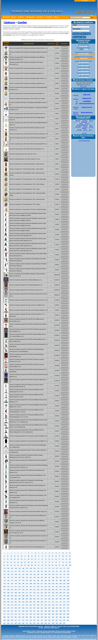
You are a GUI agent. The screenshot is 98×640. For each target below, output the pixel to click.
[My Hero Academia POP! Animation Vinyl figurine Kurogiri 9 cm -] (6, 75)
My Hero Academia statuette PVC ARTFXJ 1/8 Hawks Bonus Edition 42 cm (28, 325)
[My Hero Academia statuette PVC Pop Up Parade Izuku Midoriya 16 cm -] (6, 518)
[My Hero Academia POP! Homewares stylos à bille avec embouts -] (6, 100)
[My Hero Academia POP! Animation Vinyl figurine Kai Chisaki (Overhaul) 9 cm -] (6, 65)
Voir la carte (83, 86)
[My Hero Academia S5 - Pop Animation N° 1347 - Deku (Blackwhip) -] (6, 181)
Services (39, 17)
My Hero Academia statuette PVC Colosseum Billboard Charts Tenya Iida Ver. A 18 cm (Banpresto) (28, 426)
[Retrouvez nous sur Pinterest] (84, 126)
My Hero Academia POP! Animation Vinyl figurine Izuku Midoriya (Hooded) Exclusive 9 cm (27, 58)
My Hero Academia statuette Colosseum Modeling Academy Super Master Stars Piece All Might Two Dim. (27, 229)
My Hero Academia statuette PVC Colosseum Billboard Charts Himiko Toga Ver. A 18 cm (26, 390)
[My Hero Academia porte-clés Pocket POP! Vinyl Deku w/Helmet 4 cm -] (6, 136)
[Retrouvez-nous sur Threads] (80, 123)
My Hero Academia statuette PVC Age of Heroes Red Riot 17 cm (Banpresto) (27, 315)
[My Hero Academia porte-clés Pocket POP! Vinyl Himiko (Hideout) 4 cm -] (6, 141)
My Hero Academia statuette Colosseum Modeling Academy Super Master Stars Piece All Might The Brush (27, 219)
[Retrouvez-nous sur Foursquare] (77, 126)
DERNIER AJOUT (6, 43)
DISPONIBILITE (64, 43)
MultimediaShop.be (87, 112)
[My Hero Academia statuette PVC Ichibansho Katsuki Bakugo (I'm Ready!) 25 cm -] (6, 488)
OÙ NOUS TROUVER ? (86, 80)
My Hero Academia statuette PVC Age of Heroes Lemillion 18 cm (27, 305)
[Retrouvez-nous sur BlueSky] (83, 128)
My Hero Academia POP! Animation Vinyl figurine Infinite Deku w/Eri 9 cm (28, 53)
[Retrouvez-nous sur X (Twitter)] (83, 122)
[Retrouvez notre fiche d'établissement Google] (81, 125)
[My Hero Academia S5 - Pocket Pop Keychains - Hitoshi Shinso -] (6, 166)
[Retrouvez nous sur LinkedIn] (78, 130)
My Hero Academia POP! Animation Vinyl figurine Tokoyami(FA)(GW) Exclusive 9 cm (28, 88)
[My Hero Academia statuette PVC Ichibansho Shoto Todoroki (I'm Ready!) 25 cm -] (6, 503)
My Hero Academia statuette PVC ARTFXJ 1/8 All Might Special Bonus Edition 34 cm (26, 320)
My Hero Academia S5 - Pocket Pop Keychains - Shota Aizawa (26, 169)
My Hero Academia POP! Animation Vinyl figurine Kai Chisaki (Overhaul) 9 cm (26, 63)
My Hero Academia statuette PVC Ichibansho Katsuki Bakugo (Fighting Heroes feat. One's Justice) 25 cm (26, 481)
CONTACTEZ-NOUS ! (88, 90)
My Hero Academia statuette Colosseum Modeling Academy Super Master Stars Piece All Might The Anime (27, 214)
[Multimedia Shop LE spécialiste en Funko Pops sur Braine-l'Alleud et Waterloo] (84, 6)
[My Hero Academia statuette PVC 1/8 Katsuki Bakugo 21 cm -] (6, 287)
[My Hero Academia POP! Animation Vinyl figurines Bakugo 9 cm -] (6, 95)
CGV (52, 632)
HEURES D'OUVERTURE (84, 41)
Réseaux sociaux (60, 631)
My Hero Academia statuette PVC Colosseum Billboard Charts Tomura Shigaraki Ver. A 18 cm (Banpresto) (26, 431)
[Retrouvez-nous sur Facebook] (77, 120)
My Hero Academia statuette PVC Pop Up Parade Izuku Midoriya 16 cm (27, 516)
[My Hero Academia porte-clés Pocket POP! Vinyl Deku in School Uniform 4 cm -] (6, 131)
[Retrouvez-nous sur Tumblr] (90, 126)
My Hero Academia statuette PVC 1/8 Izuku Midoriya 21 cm (25, 280)
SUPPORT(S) (51, 43)
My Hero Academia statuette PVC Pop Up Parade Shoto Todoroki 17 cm (27, 542)
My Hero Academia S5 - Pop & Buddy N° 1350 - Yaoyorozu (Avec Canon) (27, 174)
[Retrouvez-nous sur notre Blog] (89, 130)
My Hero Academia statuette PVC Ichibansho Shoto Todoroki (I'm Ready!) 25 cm (27, 501)
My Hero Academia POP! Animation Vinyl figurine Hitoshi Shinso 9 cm (28, 48)
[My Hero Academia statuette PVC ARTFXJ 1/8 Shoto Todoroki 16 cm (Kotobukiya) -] (6, 372)
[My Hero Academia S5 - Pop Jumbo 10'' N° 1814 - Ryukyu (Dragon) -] (6, 211)
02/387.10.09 (86, 94)
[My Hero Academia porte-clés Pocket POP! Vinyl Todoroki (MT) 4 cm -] (6, 146)
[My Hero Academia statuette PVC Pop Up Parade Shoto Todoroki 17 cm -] (6, 544)
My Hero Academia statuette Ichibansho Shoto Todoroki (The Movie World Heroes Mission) (27, 270)
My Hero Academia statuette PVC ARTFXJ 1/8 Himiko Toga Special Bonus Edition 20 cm (27, 330)
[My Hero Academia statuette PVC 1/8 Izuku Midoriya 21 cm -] (6, 282)
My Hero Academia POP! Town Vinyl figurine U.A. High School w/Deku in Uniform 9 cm (28, 108)
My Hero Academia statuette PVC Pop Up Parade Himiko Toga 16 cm (28, 511)
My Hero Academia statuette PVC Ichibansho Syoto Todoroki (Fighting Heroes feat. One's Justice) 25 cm (28, 506)
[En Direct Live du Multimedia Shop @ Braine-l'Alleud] (83, 133)
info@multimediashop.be (86, 103)
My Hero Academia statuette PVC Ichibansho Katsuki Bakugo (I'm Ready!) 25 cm (27, 486)
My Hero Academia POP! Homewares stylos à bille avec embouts (27, 98)
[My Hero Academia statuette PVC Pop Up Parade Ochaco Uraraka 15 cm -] (6, 539)
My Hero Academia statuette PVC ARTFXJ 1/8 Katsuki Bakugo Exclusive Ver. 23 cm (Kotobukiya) (26, 350)
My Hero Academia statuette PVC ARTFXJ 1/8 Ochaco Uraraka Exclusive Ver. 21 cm (26, 360)
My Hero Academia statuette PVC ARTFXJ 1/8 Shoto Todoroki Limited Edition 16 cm (28, 375)
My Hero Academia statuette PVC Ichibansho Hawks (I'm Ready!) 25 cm (28, 461)
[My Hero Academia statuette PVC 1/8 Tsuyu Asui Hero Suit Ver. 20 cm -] (6, 302)
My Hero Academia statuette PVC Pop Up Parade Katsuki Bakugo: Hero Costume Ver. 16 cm (27, 532)
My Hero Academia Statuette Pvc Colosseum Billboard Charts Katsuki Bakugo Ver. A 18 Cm (26, 411)
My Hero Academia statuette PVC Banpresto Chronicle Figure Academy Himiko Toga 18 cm (26, 385)
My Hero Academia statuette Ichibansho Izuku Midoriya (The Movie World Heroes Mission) (27, 260)
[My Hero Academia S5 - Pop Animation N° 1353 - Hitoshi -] (6, 206)
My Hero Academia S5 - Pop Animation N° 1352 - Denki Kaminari (27, 199)
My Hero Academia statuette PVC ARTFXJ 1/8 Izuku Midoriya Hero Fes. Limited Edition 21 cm (27, 335)
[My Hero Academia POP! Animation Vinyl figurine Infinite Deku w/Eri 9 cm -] (6, 55)
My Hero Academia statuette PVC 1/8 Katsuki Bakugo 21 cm (25, 285)
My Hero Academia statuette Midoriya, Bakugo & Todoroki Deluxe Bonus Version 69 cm (27, 275)
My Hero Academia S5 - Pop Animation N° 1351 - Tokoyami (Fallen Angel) (27, 194)
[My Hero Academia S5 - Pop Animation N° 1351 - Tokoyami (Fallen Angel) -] (6, 196)
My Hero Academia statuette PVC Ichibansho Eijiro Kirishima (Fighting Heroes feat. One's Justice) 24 (26, 456)
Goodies (22, 22)
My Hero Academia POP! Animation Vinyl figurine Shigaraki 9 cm (27, 83)
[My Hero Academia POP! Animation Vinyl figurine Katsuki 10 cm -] (6, 70)
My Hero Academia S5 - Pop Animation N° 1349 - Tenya (24, 189)
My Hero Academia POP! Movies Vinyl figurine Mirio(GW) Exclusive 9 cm (28, 103)
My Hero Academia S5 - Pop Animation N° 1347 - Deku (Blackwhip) (27, 179)
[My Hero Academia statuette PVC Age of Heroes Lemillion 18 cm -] (6, 307)
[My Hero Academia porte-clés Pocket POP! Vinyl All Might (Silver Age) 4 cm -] (6, 120)
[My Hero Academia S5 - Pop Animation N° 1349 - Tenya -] (6, 191)
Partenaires (30, 632)
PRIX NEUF (57, 43)
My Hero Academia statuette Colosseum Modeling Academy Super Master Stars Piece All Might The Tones (27, 224)
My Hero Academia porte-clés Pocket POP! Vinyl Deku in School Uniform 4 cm (27, 129)
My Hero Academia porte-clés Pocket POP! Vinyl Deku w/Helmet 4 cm (28, 134)
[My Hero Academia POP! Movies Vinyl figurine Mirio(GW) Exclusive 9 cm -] (6, 105)
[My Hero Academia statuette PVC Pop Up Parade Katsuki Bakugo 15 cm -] (6, 529)
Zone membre (85, 0)
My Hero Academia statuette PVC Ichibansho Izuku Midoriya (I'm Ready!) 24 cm (27, 471)
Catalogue (30, 17)
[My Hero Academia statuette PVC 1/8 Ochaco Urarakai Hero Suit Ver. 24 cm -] (6, 297)
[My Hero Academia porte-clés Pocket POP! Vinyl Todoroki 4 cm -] (6, 151)
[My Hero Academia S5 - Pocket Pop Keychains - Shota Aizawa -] (6, 171)
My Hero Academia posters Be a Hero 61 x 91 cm (23, 154)
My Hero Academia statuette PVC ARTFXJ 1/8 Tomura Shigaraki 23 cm (27, 380)
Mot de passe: (77, 28)
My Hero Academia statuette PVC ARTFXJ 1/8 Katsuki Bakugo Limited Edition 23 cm (26, 355)
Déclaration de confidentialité (62, 632)
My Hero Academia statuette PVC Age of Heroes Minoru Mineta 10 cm (28, 310)
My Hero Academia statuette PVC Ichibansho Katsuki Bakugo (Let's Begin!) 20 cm (28, 491)
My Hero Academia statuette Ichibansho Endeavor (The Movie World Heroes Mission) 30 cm (28, 254)
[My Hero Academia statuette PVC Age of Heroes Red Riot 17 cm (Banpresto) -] (6, 317)
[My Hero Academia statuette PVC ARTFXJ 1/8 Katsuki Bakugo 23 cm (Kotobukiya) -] (6, 347)
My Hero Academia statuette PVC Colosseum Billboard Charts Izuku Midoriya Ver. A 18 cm (28, 406)
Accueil (6, 17)
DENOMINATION (28, 43)
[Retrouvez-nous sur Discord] (84, 130)
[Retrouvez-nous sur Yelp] (90, 125)
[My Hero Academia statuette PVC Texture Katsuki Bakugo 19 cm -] (6, 549)
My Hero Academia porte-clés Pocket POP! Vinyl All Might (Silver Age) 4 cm (27, 118)
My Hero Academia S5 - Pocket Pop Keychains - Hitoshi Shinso (26, 164)
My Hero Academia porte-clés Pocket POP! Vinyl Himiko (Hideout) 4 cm (27, 139)
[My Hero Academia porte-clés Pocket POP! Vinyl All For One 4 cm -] (6, 115)
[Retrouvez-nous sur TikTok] (90, 120)
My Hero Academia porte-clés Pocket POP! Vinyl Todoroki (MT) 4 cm (28, 144)
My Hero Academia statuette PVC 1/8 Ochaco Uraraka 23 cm (26, 290)
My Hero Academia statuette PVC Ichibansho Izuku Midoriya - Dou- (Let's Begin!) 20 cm (27, 476)
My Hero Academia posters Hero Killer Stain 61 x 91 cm (24, 159)
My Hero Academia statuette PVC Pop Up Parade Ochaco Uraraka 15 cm (28, 537)
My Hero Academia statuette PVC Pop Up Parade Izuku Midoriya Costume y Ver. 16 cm (27, 521)
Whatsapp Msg (86, 98)
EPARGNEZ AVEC (87, 136)
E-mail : (75, 25)
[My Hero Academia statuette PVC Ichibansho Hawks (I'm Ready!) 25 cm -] (6, 463)
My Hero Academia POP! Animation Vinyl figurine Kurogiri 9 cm (26, 73)
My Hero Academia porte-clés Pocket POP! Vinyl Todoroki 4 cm (26, 149)
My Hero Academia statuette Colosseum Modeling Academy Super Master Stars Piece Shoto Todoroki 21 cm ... (27, 234)
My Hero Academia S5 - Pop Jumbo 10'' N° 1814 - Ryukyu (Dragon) (27, 209)
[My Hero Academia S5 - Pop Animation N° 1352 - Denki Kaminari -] (6, 201)
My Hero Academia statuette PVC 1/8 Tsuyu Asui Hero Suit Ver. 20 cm (28, 300)
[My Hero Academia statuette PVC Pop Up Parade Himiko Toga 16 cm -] (6, 513)
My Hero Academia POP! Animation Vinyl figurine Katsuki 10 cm (27, 68)
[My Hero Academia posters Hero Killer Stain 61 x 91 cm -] (6, 161)
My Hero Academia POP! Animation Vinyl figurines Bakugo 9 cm (27, 93)
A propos (37, 632)
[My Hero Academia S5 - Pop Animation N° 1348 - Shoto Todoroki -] (6, 186)
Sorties (21, 17)
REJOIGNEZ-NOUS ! (83, 118)
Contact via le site (87, 107)
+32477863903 (87, 101)
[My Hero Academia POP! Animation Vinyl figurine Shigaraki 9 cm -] (6, 85)
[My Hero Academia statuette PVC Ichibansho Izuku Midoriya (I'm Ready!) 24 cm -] (6, 473)
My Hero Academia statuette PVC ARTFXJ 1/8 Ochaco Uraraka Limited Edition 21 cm (26, 365)
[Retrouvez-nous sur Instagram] (84, 120)
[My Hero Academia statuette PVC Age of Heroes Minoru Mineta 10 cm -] (6, 312)
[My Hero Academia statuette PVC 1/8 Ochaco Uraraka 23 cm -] (6, 292)
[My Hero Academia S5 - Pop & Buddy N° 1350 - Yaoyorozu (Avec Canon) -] (6, 176)
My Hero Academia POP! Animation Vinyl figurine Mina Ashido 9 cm (27, 78)
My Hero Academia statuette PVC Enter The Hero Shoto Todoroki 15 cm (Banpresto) (28, 451)
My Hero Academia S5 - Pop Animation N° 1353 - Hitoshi (24, 204)
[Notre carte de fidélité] (83, 140)
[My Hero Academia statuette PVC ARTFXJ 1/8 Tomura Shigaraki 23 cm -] (6, 382)
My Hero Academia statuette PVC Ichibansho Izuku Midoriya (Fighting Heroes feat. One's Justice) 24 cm (28, 466)
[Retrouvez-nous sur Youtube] (86, 123)
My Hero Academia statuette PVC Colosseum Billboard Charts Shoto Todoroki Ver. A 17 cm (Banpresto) (28, 421)
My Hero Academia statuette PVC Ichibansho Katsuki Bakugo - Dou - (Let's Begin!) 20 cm (28, 496)
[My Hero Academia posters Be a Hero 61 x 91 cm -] (6, 156)
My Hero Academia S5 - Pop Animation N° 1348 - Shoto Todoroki (26, 184)
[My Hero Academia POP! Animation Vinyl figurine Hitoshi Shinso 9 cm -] (6, 50)
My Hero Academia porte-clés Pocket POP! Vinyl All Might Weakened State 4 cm (28, 123)
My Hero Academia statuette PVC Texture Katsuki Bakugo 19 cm (27, 547)
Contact (48, 17)
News (13, 17)
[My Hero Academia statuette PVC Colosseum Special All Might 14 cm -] (6, 438)
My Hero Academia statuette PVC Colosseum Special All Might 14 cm (28, 436)
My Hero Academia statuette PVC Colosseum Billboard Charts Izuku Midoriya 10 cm (28, 401)
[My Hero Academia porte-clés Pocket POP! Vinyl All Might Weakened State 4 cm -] (6, 126)
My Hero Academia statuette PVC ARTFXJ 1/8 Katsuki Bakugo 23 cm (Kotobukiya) (28, 345)
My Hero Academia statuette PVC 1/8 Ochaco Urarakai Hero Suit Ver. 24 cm (28, 295)
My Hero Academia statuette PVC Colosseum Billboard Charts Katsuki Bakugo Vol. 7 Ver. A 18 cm (26, 416)
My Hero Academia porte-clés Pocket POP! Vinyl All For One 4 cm (27, 113)
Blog (56, 17)
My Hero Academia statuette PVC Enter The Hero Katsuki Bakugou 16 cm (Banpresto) (27, 446)
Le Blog (73, 631)
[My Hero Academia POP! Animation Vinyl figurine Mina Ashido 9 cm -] (6, 80)
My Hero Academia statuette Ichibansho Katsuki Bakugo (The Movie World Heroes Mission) (28, 265)
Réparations (51, 631)
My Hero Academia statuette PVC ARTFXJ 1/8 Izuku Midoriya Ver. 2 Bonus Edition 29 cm (27, 340)
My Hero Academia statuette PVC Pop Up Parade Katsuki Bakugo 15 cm (28, 526)
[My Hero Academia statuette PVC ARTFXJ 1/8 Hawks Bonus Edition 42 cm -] (6, 327)
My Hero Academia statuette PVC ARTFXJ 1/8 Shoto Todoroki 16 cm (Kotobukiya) (28, 370)
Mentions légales (45, 632)
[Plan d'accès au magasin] (75, 83)
